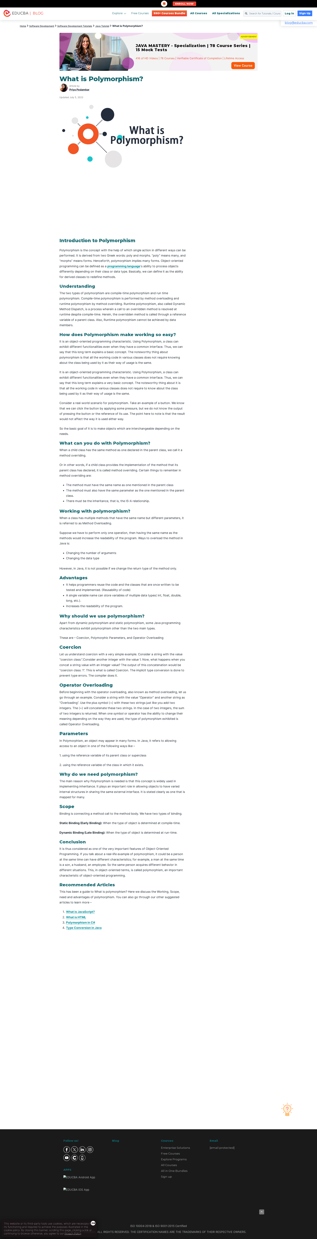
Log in (289, 13)
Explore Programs (174, 1159)
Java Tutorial (102, 26)
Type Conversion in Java (84, 927)
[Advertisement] (226, 124)
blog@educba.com (299, 23)
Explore (117, 13)
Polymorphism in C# (80, 922)
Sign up (166, 1176)
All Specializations (226, 13)
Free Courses (140, 13)
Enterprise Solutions (175, 1147)
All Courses (198, 13)
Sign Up (305, 13)
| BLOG (36, 13)
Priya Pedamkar (79, 89)
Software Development (41, 26)
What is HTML (76, 917)
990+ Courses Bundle (169, 13)
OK (93, 1223)
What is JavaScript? (80, 911)
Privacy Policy (73, 1233)
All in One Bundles (174, 1171)
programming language (123, 266)
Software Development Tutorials (74, 26)
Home (23, 26)
